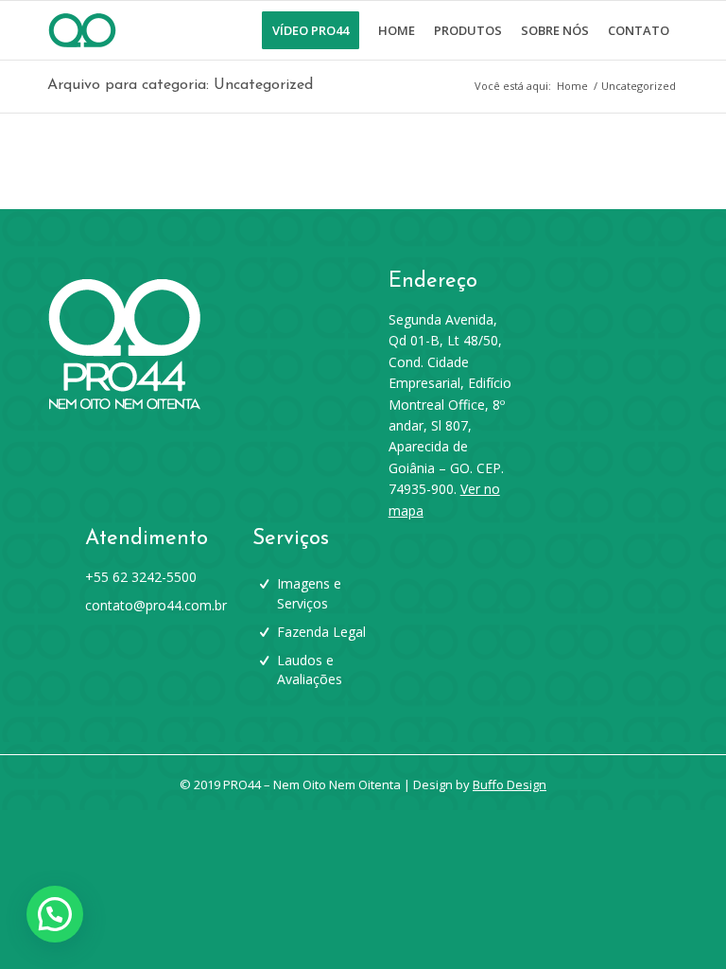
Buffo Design (509, 784)
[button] (54, 914)
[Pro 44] (82, 30)
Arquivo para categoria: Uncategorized (180, 85)
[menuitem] (310, 30)
